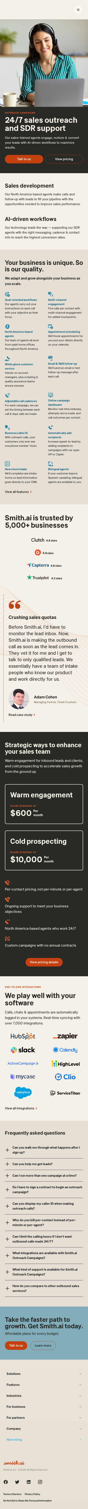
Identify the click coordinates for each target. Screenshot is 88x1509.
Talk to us (24, 159)
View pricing (64, 159)
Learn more (43, 1345)
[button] (44, 1150)
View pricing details (44, 962)
